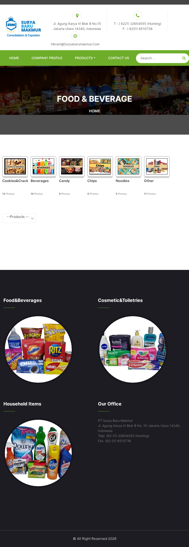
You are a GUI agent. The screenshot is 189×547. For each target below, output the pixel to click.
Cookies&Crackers (15, 181)
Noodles (122, 181)
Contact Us (118, 58)
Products (84, 58)
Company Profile (47, 58)
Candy (64, 181)
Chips (92, 181)
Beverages (40, 181)
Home (14, 58)
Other (149, 181)
